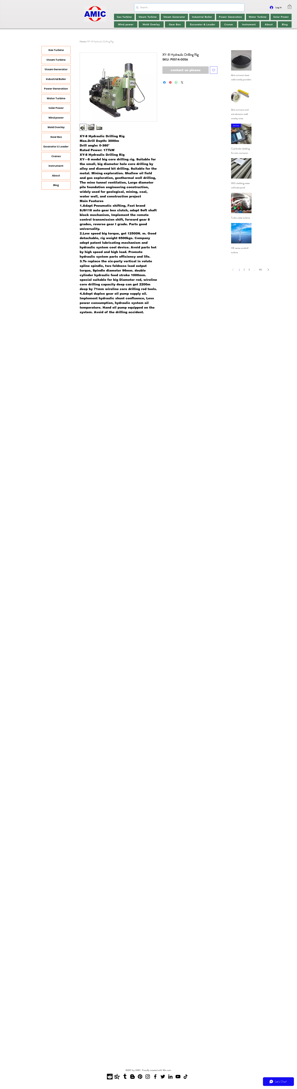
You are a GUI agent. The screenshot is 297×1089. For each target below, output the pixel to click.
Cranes (56, 156)
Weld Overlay (56, 127)
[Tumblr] (125, 1077)
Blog (56, 185)
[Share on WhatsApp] (176, 82)
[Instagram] (148, 1077)
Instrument (56, 166)
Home (83, 41)
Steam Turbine (56, 60)
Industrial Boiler (56, 79)
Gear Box (56, 137)
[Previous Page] (233, 270)
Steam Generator (56, 69)
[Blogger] (132, 1077)
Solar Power (56, 108)
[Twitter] (163, 1077)
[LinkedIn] (170, 1077)
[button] (289, 6)
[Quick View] (241, 60)
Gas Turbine (56, 50)
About (56, 175)
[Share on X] (182, 82)
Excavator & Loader (56, 146)
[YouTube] (178, 1077)
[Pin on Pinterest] (170, 82)
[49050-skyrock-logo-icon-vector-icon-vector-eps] (117, 1077)
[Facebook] (155, 1077)
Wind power (56, 117)
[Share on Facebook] (164, 82)
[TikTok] (186, 1077)
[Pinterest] (140, 1077)
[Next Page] (268, 270)
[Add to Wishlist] (213, 70)
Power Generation (56, 88)
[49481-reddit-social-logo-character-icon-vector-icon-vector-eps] (110, 1077)
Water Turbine (56, 98)
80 (260, 269)
